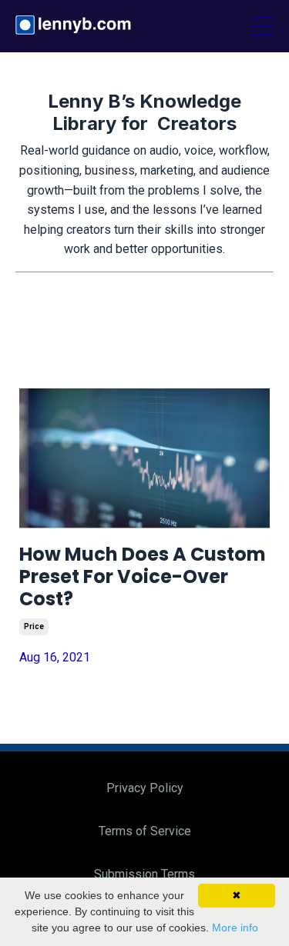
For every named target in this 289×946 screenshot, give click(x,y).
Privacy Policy (144, 788)
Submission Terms (144, 874)
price (34, 626)
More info (235, 927)
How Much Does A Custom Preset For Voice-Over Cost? (142, 577)
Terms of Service (145, 831)
